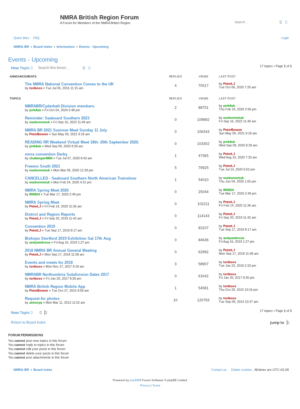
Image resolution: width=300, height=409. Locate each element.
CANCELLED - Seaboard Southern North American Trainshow (80, 178)
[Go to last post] (237, 83)
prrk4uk (35, 110)
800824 (34, 194)
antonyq (35, 302)
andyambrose (39, 242)
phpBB (134, 380)
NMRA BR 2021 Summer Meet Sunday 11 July (66, 130)
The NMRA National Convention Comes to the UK (69, 84)
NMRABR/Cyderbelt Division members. (60, 106)
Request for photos (42, 298)
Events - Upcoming (33, 59)
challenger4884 (40, 158)
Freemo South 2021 (42, 166)
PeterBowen (38, 134)
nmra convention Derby (46, 154)
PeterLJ (229, 83)
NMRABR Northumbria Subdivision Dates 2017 (67, 274)
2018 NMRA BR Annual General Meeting (61, 250)
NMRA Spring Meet (42, 202)
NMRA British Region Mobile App (55, 286)
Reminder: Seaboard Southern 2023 (57, 118)
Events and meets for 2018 (49, 262)
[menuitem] (35, 37)
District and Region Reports (50, 214)
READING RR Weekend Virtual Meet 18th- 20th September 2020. (82, 142)
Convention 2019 (40, 226)
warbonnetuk (39, 122)
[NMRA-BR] (35, 19)
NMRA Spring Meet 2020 (47, 190)
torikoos (35, 88)
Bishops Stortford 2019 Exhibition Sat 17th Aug (68, 238)
